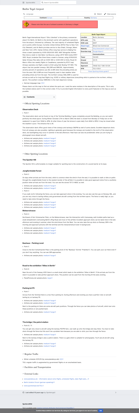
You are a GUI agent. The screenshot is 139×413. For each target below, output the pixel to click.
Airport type (85, 46)
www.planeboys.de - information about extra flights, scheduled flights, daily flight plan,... (56, 379)
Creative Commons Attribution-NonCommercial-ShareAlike (55, 408)
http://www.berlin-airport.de (102, 49)
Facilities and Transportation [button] (38, 367)
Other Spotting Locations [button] (36, 153)
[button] (23, 2)
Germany (94, 18)
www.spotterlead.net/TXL (33, 386)
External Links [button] (31, 373)
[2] (61, 359)
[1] (42, 83)
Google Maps (97, 51)
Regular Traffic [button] (31, 353)
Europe (49, 18)
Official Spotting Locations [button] (37, 103)
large (53, 138)
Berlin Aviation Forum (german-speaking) (38, 382)
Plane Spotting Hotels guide (97, 71)
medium (46, 138)
